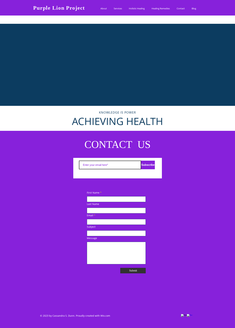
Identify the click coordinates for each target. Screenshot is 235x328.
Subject (91, 227)
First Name (93, 192)
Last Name (93, 204)
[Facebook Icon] (189, 316)
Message (92, 238)
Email (90, 215)
